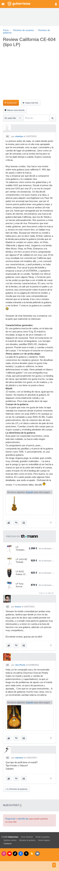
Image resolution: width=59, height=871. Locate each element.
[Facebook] (20, 853)
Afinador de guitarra (27, 840)
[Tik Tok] (15, 853)
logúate (29, 492)
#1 (8, 136)
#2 (8, 607)
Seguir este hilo (31, 103)
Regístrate (10, 819)
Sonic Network (27, 837)
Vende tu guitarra (42, 837)
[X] (26, 853)
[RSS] (31, 853)
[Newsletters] (37, 853)
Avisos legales (44, 840)
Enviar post (11, 103)
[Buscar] (52, 118)
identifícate (23, 819)
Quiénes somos (10, 840)
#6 (8, 758)
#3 (8, 665)
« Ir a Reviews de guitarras (16, 789)
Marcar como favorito (16, 110)
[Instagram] (4, 853)
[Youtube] (9, 853)
